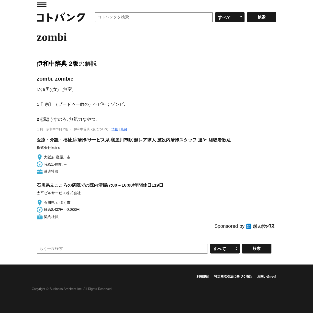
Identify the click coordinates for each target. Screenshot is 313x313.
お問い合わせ (266, 276)
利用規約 (203, 276)
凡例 (124, 129)
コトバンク (61, 17)
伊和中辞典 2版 (57, 63)
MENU (41, 5)
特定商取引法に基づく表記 (233, 276)
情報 (115, 129)
